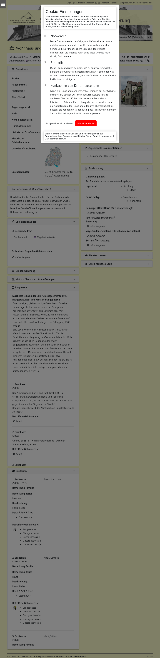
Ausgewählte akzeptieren (59, 123)
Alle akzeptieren (86, 123)
